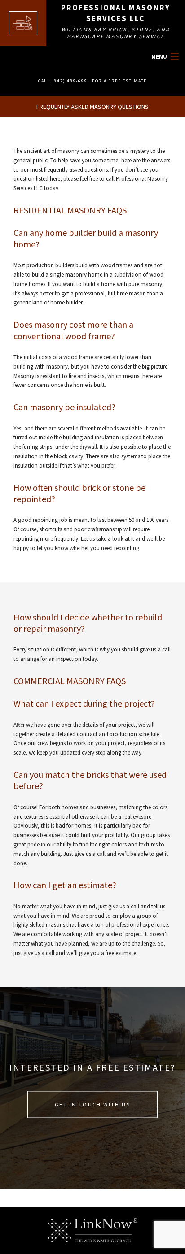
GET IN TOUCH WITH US (92, 1104)
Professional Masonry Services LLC (115, 13)
